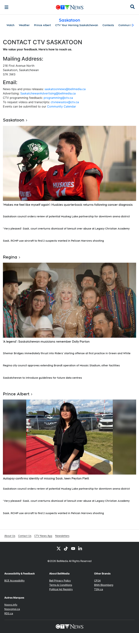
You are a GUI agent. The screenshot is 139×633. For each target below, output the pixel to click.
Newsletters (62, 535)
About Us (9, 535)
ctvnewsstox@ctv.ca (65, 102)
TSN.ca (98, 589)
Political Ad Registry (61, 589)
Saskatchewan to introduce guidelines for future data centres (42, 377)
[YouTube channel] (73, 548)
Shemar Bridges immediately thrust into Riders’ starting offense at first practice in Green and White (66, 353)
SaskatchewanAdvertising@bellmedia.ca (48, 93)
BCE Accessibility (14, 580)
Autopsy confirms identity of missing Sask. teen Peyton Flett (46, 478)
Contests (108, 25)
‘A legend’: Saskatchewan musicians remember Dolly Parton (46, 341)
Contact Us (24, 535)
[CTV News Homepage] (69, 7)
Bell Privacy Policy (60, 580)
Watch (10, 25)
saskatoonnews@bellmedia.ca (65, 89)
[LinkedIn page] (80, 548)
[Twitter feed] (58, 548)
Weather (24, 25)
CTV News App (43, 535)
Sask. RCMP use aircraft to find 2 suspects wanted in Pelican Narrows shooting (54, 240)
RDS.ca (8, 613)
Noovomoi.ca (12, 609)
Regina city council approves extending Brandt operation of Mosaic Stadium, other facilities (61, 365)
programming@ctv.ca (58, 98)
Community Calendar (61, 106)
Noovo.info (10, 604)
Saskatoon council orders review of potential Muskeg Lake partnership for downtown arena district (66, 216)
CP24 (97, 580)
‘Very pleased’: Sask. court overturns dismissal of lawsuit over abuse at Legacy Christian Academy (66, 228)
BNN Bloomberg (103, 584)
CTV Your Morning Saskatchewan (76, 25)
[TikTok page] (66, 548)
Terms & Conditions (60, 584)
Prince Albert (42, 25)
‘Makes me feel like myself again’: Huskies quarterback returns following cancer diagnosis (68, 204)
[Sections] (6, 7)
